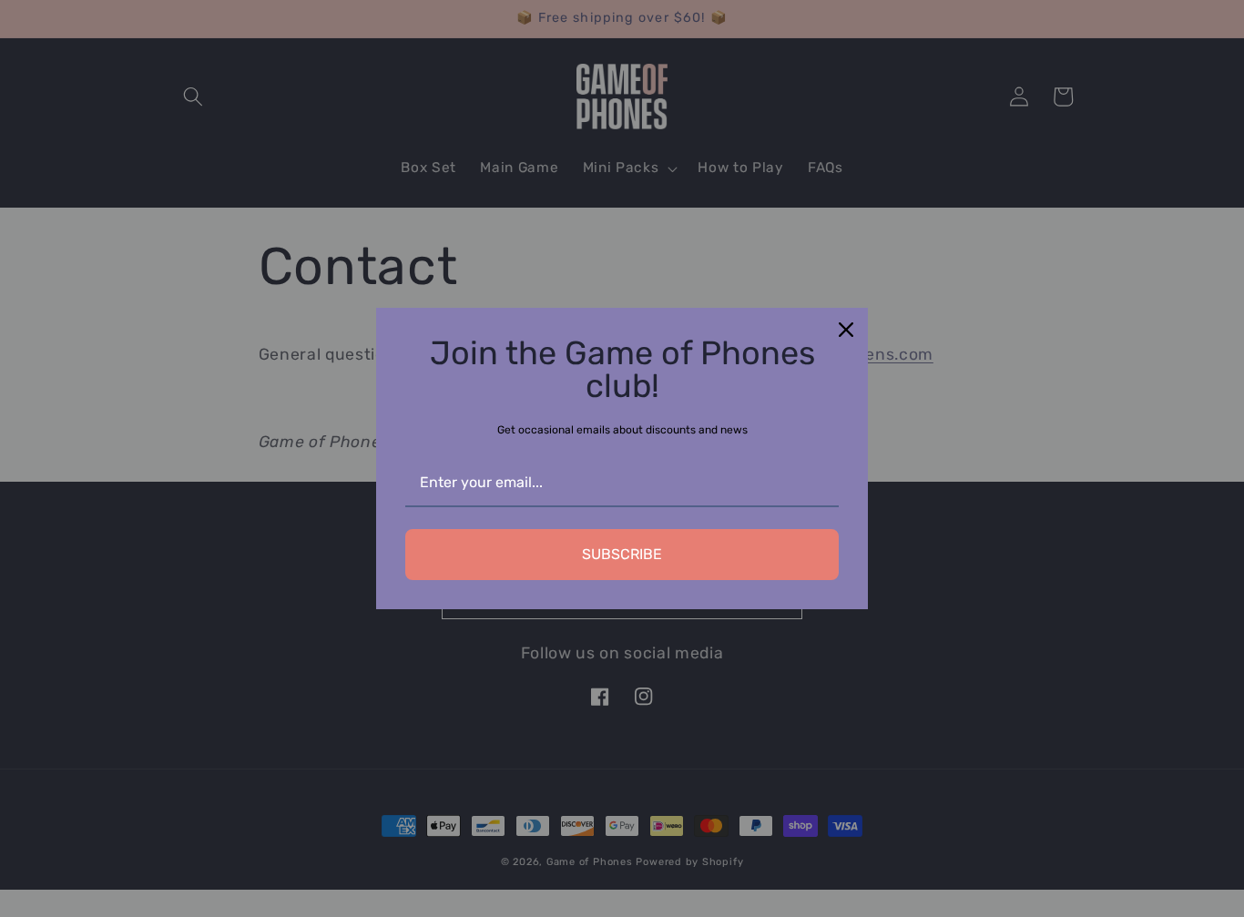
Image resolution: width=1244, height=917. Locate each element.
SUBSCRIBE (622, 554)
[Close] (846, 330)
